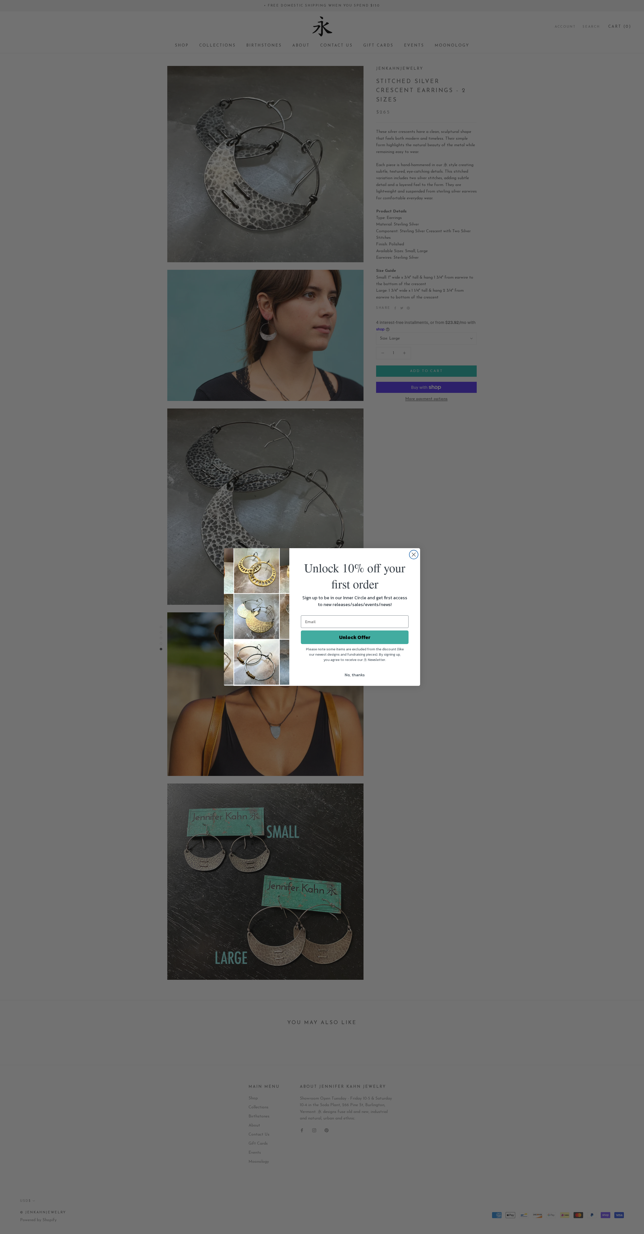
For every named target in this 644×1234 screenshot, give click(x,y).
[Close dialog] (413, 554)
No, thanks (355, 675)
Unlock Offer (355, 637)
